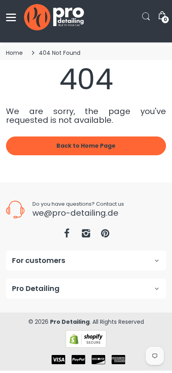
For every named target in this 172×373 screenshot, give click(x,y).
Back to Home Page (86, 146)
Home (14, 53)
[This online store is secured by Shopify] (86, 339)
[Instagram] (86, 236)
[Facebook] (67, 236)
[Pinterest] (105, 236)
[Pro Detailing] (54, 17)
